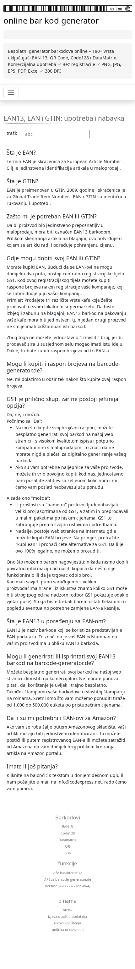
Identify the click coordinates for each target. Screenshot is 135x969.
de (112, 8)
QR (67, 846)
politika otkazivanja (68, 929)
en (120, 8)
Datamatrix (67, 839)
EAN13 (67, 826)
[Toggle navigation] (11, 92)
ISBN (67, 853)
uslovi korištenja (67, 923)
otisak (68, 909)
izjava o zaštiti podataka (67, 916)
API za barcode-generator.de (67, 879)
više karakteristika (67, 872)
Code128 (68, 833)
